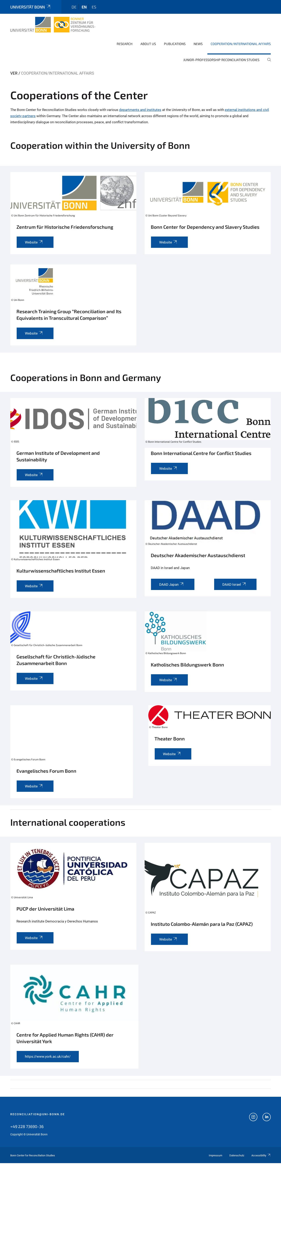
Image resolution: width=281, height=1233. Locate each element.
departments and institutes (140, 110)
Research (124, 44)
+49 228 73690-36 (27, 1126)
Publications (175, 44)
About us (148, 44)
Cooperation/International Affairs (241, 44)
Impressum (215, 1155)
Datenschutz (236, 1155)
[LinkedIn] (266, 1117)
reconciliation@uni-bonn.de (37, 1114)
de (74, 7)
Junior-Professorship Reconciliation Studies (221, 60)
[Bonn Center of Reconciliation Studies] (52, 24)
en (84, 7)
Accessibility (258, 1155)
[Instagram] (253, 1117)
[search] (267, 62)
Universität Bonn (27, 7)
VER (13, 73)
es (94, 7)
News (198, 44)
